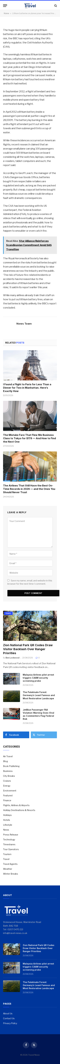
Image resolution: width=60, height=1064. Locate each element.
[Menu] (5, 5)
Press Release (10, 834)
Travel (8, 613)
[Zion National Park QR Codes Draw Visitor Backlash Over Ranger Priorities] (30, 626)
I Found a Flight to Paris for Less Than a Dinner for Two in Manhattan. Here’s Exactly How (27, 388)
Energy (6, 785)
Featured (7, 795)
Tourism (7, 854)
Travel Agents (10, 864)
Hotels (6, 820)
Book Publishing (11, 766)
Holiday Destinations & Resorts (19, 810)
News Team (24, 323)
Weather (7, 869)
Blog (5, 761)
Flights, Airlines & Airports (16, 805)
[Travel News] (30, 6)
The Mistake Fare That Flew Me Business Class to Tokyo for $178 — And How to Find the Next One (29, 438)
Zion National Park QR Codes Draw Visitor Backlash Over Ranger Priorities (28, 649)
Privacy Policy (10, 1023)
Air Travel (8, 756)
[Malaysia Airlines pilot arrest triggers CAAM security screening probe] (11, 679)
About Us (7, 1013)
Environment (9, 790)
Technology (9, 839)
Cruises (7, 781)
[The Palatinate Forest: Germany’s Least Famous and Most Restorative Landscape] (11, 696)
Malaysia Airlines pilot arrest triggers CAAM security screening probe (38, 677)
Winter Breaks (10, 873)
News (6, 829)
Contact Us (9, 1018)
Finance (7, 800)
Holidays (7, 815)
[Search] (55, 5)
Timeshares (9, 844)
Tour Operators (11, 849)
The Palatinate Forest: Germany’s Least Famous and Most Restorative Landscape (39, 695)
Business (8, 771)
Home (6, 13)
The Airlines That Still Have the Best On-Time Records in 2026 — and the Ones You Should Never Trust (29, 489)
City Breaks (9, 776)
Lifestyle (7, 825)
